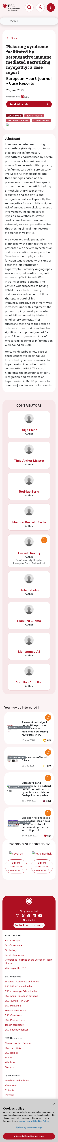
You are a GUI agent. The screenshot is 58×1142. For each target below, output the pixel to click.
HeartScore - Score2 (16, 1010)
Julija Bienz (29, 430)
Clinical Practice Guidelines (19, 1043)
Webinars (10, 1062)
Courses (9, 1067)
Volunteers (11, 1085)
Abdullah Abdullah (29, 682)
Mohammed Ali (29, 651)
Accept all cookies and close (30, 1136)
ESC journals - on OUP (17, 1000)
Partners (9, 1094)
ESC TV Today (13, 1047)
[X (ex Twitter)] (23, 915)
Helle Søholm (29, 590)
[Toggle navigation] (51, 7)
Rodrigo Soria (29, 491)
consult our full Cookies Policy (34, 1121)
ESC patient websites (16, 1029)
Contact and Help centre (29, 925)
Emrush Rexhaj (29, 553)
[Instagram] (17, 915)
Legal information (14, 955)
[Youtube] (40, 916)
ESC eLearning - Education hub (21, 991)
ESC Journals (12, 1052)
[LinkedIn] (34, 915)
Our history (11, 950)
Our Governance (13, 945)
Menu (14, 21)
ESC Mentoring (13, 1005)
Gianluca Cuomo (29, 621)
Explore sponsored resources (15, 866)
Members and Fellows (17, 1080)
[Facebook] (28, 915)
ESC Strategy (12, 940)
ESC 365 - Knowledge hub (19, 986)
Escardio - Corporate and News (22, 981)
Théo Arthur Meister (29, 460)
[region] (29, 1120)
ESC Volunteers (13, 1015)
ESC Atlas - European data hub (21, 995)
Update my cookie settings (29, 1127)
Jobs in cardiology (14, 1024)
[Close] (54, 1103)
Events (8, 1057)
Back (14, 38)
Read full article (18, 104)
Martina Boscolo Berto (29, 522)
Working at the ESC (15, 968)
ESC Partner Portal (15, 1019)
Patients (9, 1090)
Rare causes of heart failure (34, 759)
